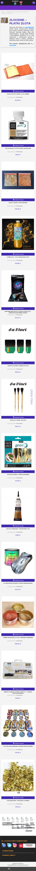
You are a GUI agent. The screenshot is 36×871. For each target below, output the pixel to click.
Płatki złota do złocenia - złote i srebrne (18, 94)
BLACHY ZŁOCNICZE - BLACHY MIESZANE (18, 202)
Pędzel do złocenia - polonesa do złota (18, 365)
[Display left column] (9, 869)
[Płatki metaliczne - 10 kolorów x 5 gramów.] (18, 778)
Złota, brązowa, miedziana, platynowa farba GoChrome (18, 746)
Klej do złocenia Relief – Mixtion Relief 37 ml (18, 528)
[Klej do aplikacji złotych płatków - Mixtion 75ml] (18, 125)
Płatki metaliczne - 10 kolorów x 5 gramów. (18, 800)
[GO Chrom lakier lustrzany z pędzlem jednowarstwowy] (18, 560)
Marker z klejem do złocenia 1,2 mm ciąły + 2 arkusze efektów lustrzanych (18, 692)
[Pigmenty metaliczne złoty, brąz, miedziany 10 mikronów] (18, 615)
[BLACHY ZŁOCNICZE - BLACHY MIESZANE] (18, 180)
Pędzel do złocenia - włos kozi (18, 420)
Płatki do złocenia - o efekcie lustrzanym (18, 474)
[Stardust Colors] (17, 2)
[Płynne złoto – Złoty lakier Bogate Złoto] (18, 234)
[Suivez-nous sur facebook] (4, 845)
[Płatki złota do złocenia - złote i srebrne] (18, 71)
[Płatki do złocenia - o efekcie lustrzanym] (18, 452)
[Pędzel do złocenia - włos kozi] (18, 397)
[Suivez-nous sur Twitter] (9, 845)
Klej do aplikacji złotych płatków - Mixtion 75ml (18, 148)
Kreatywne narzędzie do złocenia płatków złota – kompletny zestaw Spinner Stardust (18, 312)
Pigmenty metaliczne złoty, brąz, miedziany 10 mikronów (18, 637)
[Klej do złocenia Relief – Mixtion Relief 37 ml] (18, 506)
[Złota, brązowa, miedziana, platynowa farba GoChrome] (18, 723)
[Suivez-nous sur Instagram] (15, 845)
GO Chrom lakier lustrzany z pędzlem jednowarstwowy (18, 583)
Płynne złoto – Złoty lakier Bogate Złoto (18, 257)
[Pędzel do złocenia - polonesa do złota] (18, 343)
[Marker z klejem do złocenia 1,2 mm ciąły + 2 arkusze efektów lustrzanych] (18, 669)
